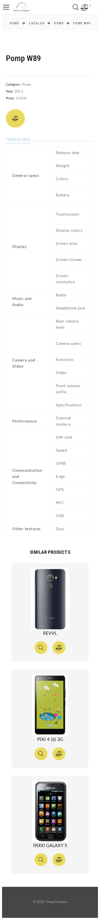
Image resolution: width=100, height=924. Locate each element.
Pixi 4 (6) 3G (50, 739)
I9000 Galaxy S (50, 845)
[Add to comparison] (15, 118)
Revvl (50, 633)
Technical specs (18, 139)
